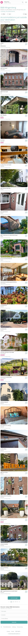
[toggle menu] (26, 2)
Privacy (8, 631)
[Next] (25, 33)
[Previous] (2, 33)
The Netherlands (10, 11)
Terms (12, 631)
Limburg (3, 11)
